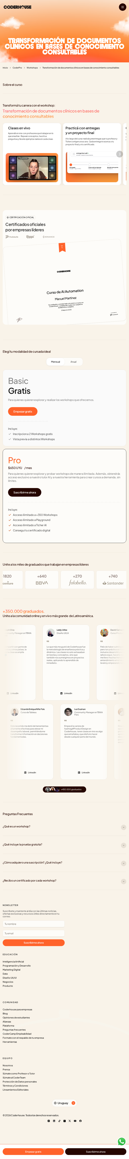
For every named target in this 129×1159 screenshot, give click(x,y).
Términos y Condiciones (15, 1085)
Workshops (32, 67)
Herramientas (10, 1041)
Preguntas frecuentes (14, 1029)
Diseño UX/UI (9, 977)
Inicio (5, 67)
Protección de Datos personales (20, 1081)
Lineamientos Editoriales (16, 1089)
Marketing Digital (11, 969)
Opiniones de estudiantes (16, 1017)
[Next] (119, 154)
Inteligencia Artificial (13, 961)
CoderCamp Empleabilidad (17, 1033)
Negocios (8, 981)
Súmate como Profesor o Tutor (19, 1073)
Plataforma (8, 1025)
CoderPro (17, 67)
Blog (5, 1013)
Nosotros (8, 1065)
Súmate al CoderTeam (14, 1077)
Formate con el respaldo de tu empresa (23, 1037)
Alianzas (7, 1021)
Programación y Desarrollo (17, 965)
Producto (8, 986)
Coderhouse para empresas (17, 1009)
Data (5, 973)
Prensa (6, 1069)
